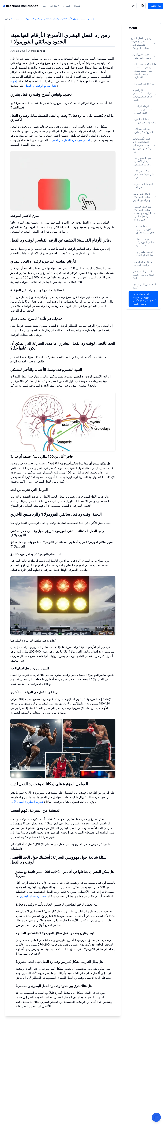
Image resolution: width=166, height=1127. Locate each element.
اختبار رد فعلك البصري (33, 896)
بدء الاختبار (156, 5)
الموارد (66, 5)
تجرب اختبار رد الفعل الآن (27, 801)
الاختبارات (54, 5)
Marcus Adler (38, 50)
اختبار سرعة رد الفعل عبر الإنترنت (69, 140)
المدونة (77, 5)
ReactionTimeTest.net (22, 6)
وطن (44, 5)
